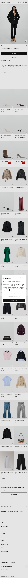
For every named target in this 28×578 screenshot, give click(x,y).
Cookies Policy (6, 290)
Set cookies (14, 293)
